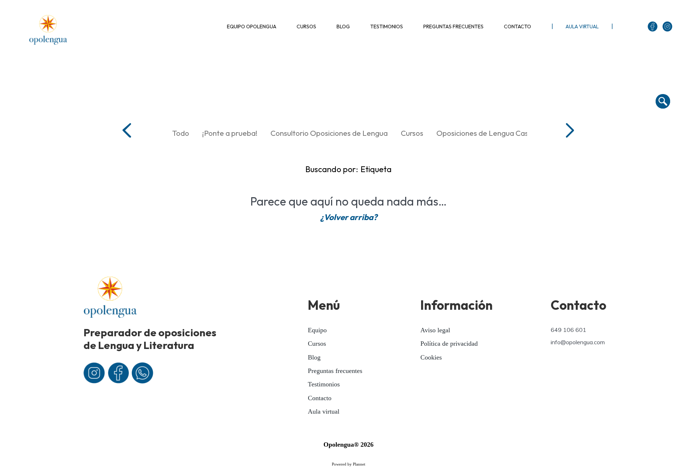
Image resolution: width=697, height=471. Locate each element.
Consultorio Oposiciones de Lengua (329, 133)
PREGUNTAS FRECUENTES (453, 26)
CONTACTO (517, 26)
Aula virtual (323, 411)
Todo (180, 133)
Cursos (412, 133)
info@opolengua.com (578, 342)
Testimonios (324, 384)
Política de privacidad (449, 343)
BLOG (343, 26)
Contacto (319, 398)
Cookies (431, 357)
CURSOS (306, 26)
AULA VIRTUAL (582, 26)
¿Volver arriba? (348, 217)
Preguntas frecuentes (335, 370)
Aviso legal (435, 330)
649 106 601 (568, 329)
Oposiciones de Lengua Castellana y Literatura (514, 133)
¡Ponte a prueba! (229, 133)
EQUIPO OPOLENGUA (251, 26)
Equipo (317, 330)
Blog (314, 357)
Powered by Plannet (348, 464)
